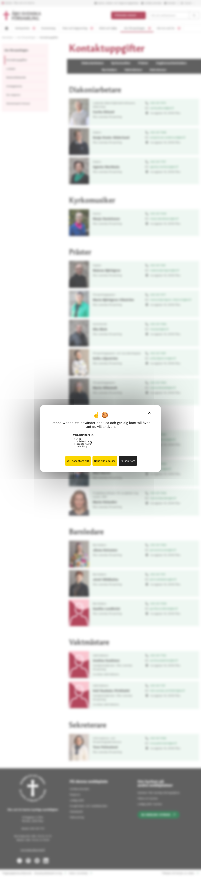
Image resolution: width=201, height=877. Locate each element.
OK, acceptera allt (78, 460)
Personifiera (127, 460)
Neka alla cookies (104, 460)
